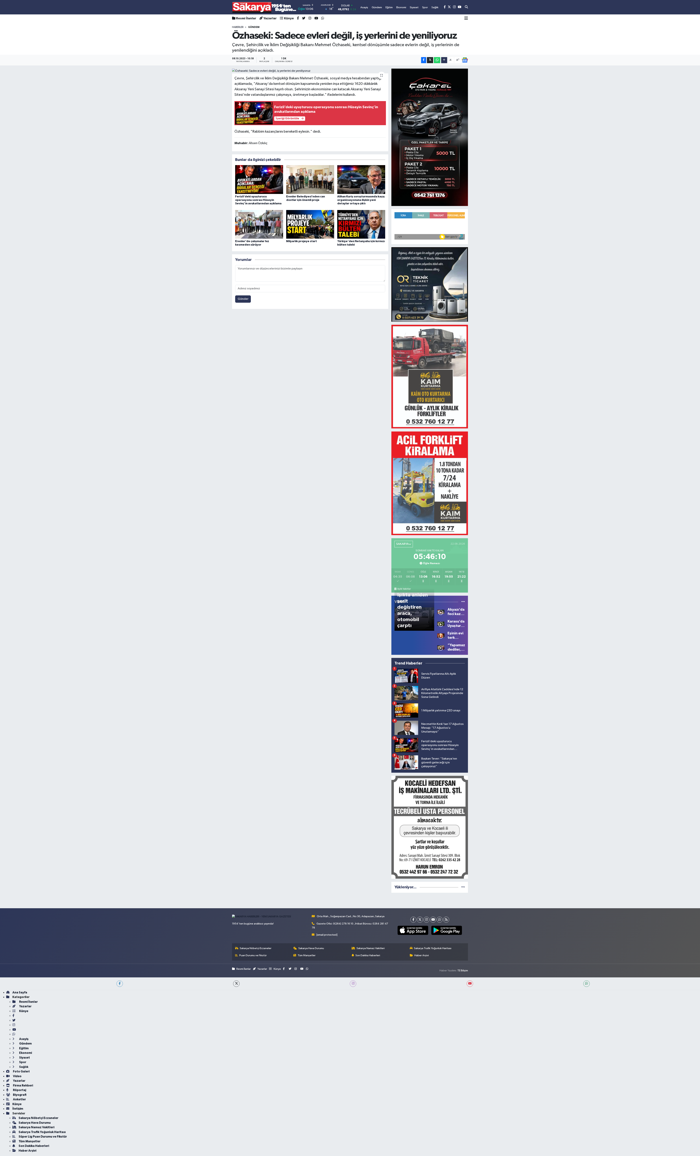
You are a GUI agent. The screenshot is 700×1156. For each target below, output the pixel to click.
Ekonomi (25, 1052)
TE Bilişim (462, 970)
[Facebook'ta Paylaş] (423, 60)
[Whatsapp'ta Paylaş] (437, 60)
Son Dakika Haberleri (367, 955)
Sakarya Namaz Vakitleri (371, 948)
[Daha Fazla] (444, 60)
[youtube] (470, 983)
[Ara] (466, 7)
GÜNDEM (253, 27)
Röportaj (19, 1090)
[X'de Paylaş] (430, 60)
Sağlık (23, 1066)
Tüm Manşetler (307, 955)
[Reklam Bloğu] (429, 137)
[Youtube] (433, 920)
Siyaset (24, 1057)
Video (17, 1076)
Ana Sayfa (19, 992)
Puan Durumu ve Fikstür (253, 955)
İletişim (17, 1108)
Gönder (243, 298)
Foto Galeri (21, 1071)
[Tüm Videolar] (463, 601)
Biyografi (19, 1094)
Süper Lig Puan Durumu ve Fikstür (43, 1136)
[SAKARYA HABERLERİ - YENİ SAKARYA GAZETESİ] (264, 7)
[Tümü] (463, 887)
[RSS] (446, 920)
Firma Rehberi (22, 1085)
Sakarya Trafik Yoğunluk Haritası (432, 948)
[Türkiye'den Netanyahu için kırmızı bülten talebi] (361, 224)
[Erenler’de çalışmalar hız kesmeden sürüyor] (259, 224)
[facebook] (119, 983)
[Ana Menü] (466, 18)
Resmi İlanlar (246, 18)
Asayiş (23, 1039)
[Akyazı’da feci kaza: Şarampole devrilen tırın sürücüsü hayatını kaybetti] (440, 611)
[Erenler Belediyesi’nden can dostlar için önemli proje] (310, 179)
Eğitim (24, 1048)
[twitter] (236, 983)
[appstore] (413, 930)
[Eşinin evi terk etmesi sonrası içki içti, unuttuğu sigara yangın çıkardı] (440, 635)
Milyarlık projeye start (301, 241)
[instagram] (353, 983)
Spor (22, 1062)
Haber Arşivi (421, 955)
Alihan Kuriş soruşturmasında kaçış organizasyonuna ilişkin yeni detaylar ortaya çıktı (361, 200)
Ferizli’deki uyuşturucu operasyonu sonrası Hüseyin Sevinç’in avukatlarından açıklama (258, 200)
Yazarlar (270, 18)
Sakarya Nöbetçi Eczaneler (255, 948)
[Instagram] (426, 920)
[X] (420, 920)
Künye (289, 18)
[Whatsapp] (440, 920)
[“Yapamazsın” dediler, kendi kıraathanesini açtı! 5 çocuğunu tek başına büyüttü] (440, 647)
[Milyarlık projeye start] (310, 224)
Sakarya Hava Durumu (311, 948)
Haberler (238, 27)
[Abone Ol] (465, 60)
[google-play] (446, 930)
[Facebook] (413, 920)
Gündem (25, 1043)
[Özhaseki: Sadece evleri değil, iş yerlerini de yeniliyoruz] (310, 71)
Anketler (19, 1099)
